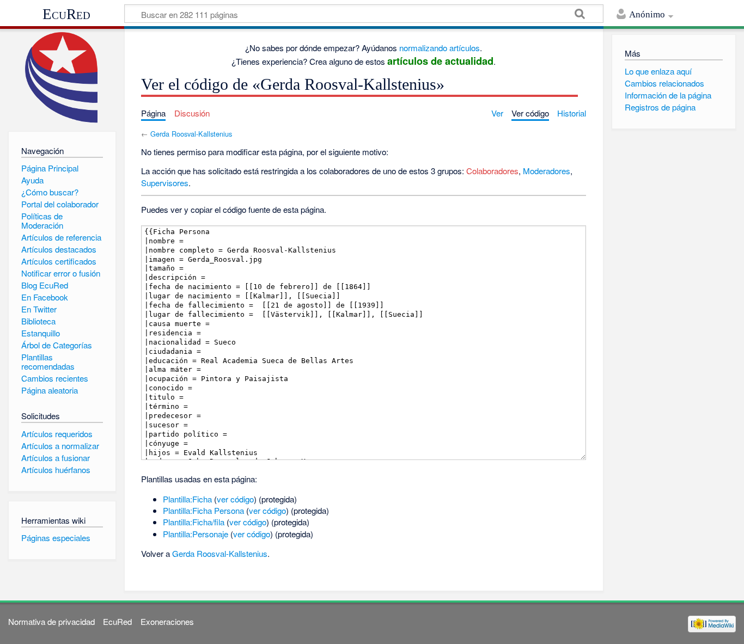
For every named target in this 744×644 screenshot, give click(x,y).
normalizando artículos (439, 47)
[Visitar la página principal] (61, 77)
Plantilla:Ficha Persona (203, 510)
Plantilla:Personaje (195, 533)
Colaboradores (492, 170)
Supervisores (164, 182)
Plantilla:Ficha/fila (193, 522)
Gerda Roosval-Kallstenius (191, 133)
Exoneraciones (167, 621)
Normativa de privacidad (51, 621)
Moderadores (546, 170)
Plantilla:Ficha (187, 499)
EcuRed (66, 14)
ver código (235, 499)
